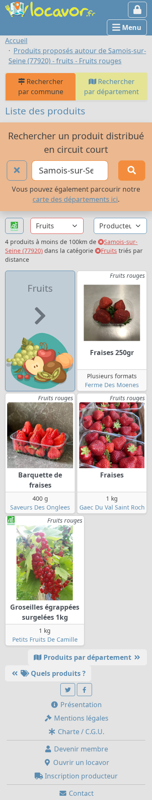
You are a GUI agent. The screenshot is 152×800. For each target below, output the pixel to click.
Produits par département (87, 657)
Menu (130, 27)
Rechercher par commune (40, 86)
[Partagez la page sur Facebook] (84, 689)
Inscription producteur (80, 776)
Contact (80, 793)
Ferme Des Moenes (112, 385)
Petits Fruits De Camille (45, 639)
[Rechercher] (131, 170)
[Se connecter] (137, 10)
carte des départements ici (75, 199)
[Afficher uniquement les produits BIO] (14, 226)
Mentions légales (80, 718)
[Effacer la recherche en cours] (17, 170)
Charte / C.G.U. (80, 731)
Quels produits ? (57, 673)
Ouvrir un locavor (80, 762)
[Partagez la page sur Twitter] (68, 689)
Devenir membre (80, 749)
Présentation (80, 704)
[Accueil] (50, 8)
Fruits (109, 251)
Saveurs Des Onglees (40, 507)
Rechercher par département (111, 86)
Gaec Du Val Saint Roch (112, 507)
